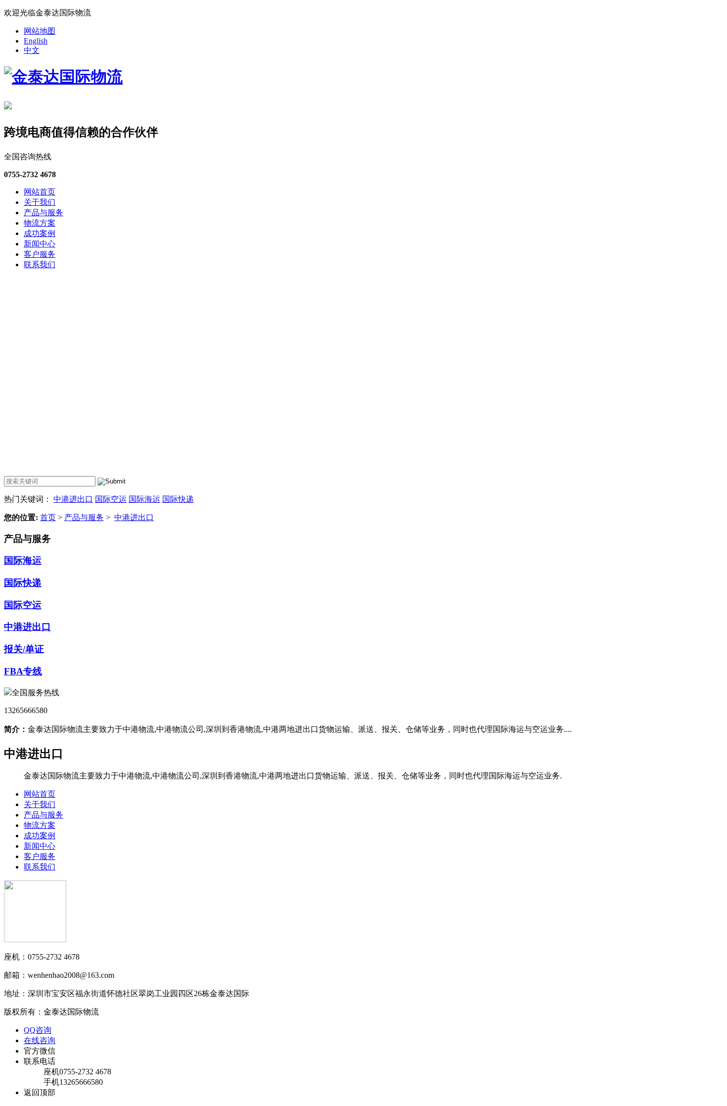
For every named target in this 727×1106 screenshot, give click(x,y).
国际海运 (144, 499)
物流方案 (39, 223)
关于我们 (39, 202)
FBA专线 (23, 671)
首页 (48, 517)
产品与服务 (43, 212)
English (35, 41)
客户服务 (39, 254)
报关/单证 (24, 649)
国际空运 (111, 499)
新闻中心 (39, 244)
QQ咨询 (37, 1030)
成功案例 (39, 233)
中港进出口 (73, 499)
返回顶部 (39, 1092)
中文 (32, 50)
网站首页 (39, 192)
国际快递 (178, 499)
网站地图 (39, 31)
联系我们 (39, 264)
